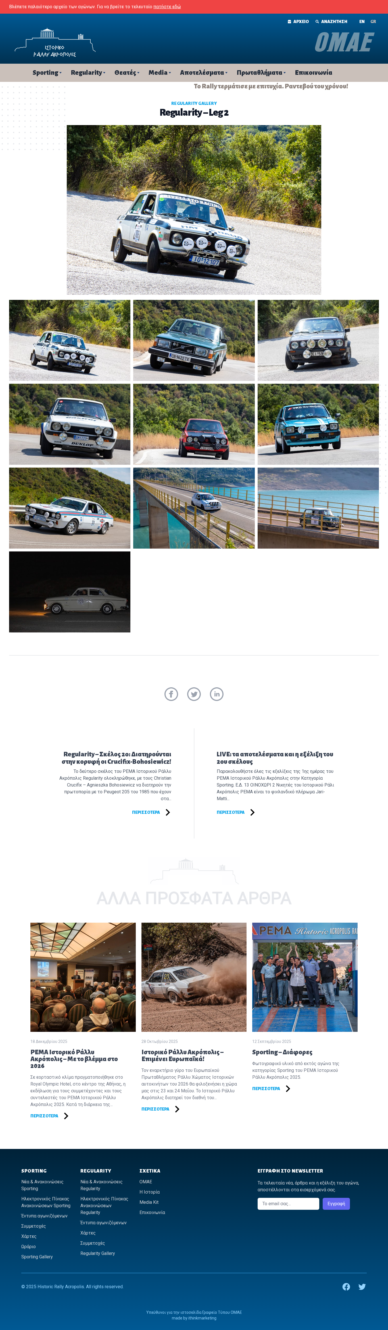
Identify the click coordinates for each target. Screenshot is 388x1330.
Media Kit (148, 1202)
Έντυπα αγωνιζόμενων (44, 1216)
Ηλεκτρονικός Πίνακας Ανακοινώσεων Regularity (104, 1205)
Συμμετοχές (33, 1226)
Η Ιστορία (149, 1192)
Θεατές (125, 72)
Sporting (45, 72)
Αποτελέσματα (202, 72)
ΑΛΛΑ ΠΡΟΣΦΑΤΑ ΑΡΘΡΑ (194, 898)
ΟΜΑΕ (145, 1181)
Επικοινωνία (313, 72)
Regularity (86, 72)
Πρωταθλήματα (259, 72)
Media (158, 72)
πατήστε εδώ (167, 6)
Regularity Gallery (194, 103)
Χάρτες (29, 1236)
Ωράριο (28, 1246)
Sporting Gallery (37, 1257)
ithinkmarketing (202, 1318)
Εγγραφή (336, 1203)
